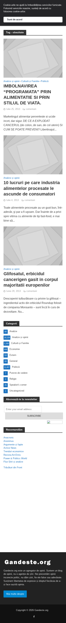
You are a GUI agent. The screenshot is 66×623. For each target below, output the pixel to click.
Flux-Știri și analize (13, 461)
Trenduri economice (14, 451)
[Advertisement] (33, 511)
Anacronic (9, 437)
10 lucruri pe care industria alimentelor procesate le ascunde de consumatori (32, 188)
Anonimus (9, 441)
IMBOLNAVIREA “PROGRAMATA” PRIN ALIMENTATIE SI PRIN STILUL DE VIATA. (27, 94)
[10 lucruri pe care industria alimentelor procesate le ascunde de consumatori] (33, 154)
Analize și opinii (12, 81)
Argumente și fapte (13, 444)
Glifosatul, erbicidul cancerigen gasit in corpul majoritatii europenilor (31, 279)
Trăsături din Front (13, 467)
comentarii (31, 109)
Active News (10, 448)
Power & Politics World (15, 458)
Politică (44, 81)
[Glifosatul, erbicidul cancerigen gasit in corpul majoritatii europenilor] (33, 245)
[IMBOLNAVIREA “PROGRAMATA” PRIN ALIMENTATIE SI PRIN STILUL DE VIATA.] (33, 57)
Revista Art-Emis (12, 455)
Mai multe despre (15, 594)
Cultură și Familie (30, 81)
